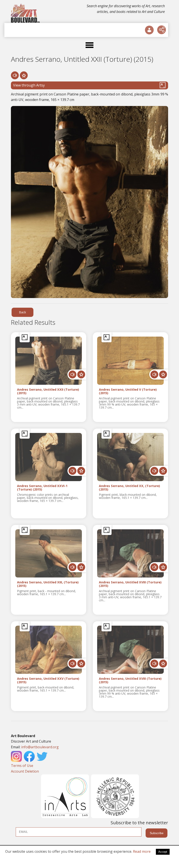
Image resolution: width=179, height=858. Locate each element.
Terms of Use (22, 765)
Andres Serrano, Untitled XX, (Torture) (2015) (129, 487)
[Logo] (25, 13)
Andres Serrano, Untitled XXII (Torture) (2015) (48, 391)
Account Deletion (25, 771)
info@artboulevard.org (40, 747)
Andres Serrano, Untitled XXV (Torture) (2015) (48, 680)
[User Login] (149, 30)
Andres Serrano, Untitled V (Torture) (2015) (128, 391)
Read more (142, 851)
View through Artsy (29, 85)
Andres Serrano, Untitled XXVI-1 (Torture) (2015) (42, 487)
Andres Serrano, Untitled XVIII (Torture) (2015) (130, 584)
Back (22, 312)
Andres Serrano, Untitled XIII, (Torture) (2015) (48, 584)
